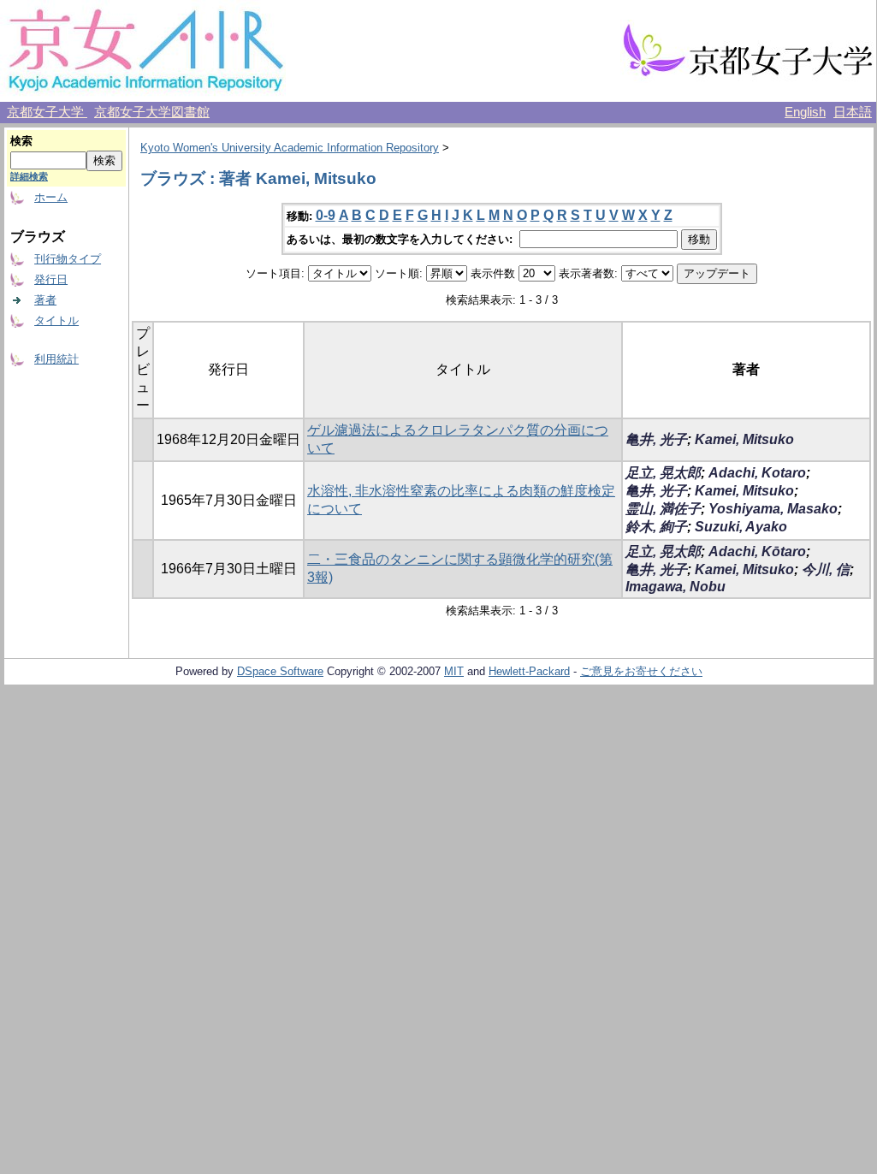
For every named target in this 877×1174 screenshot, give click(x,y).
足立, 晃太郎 (663, 472)
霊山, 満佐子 (663, 508)
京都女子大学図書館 (152, 112)
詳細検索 (29, 176)
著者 (45, 300)
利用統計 (56, 359)
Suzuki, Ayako (741, 526)
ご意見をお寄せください (641, 671)
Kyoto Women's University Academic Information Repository (289, 147)
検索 (21, 140)
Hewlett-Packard (529, 671)
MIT (454, 671)
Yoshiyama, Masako (773, 508)
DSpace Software (280, 671)
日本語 (852, 112)
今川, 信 (826, 569)
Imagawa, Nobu (675, 586)
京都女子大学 (47, 112)
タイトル (56, 320)
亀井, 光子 (656, 439)
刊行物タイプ (67, 258)
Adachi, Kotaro (757, 472)
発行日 (51, 279)
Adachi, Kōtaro (757, 551)
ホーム (51, 197)
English (805, 112)
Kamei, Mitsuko (744, 439)
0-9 (325, 215)
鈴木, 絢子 (656, 526)
